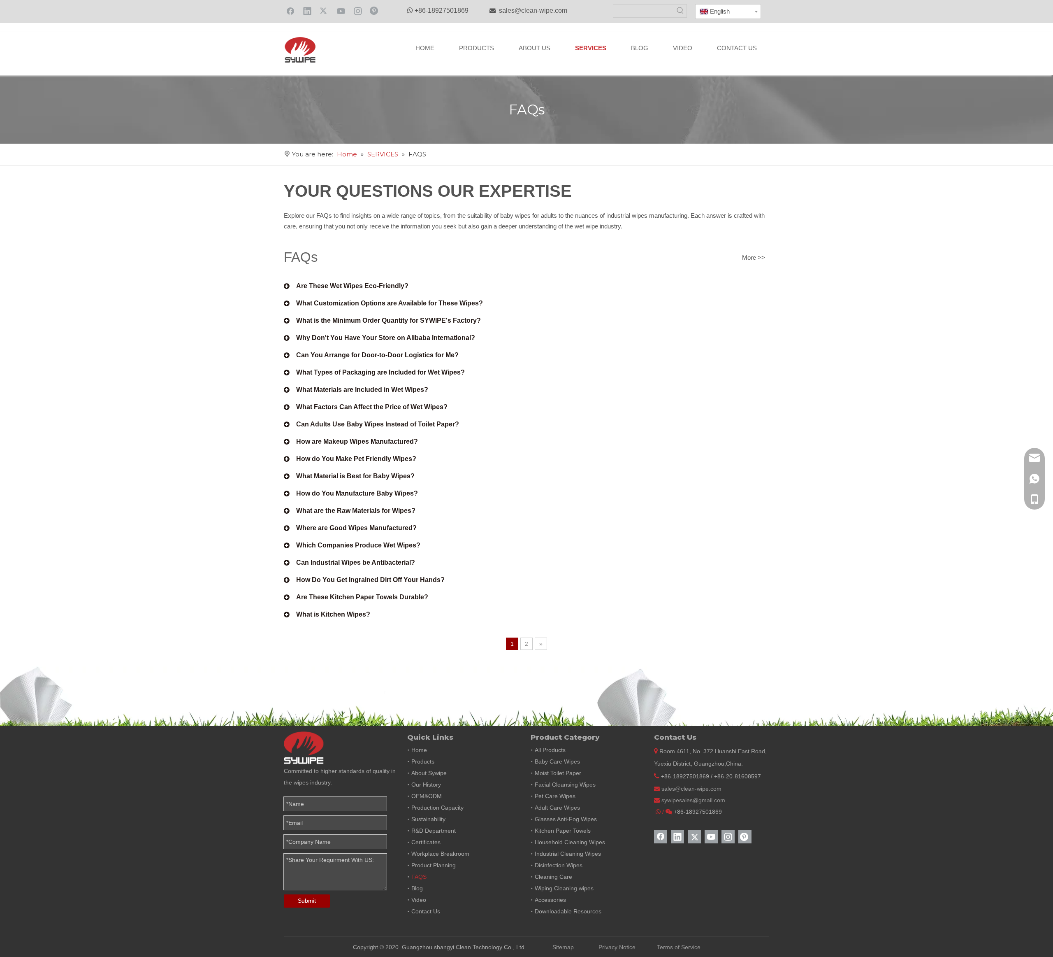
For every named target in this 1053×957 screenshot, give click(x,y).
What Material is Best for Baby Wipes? (355, 476)
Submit (307, 900)
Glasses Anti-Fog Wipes (566, 819)
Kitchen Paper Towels (563, 830)
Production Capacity (437, 807)
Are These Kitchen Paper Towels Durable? (362, 597)
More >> (753, 257)
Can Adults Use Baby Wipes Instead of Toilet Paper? (377, 424)
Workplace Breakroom (440, 853)
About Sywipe (429, 773)
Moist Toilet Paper (558, 773)
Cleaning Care (553, 876)
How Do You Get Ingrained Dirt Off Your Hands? (370, 579)
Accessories (550, 899)
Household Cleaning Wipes (570, 842)
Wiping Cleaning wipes (564, 888)
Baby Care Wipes (557, 761)
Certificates (426, 842)
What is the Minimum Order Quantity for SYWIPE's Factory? (388, 320)
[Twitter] (324, 10)
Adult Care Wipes (557, 807)
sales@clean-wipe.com (533, 10)
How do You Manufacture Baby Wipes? (357, 493)
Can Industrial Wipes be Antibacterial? (355, 562)
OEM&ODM (426, 796)
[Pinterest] (374, 10)
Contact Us (425, 911)
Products (422, 761)
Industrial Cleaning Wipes (568, 853)
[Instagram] (357, 10)
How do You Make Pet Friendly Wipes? (356, 458)
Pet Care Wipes (555, 796)
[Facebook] (290, 10)
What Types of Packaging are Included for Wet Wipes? (380, 372)
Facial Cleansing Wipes (565, 784)
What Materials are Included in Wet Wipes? (362, 389)
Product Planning (433, 865)
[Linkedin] (307, 10)
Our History (426, 784)
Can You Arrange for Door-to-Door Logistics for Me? (377, 355)
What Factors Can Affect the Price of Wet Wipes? (372, 406)
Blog (417, 888)
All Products (550, 750)
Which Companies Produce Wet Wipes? (358, 545)
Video (418, 899)
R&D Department (433, 830)
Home (419, 750)
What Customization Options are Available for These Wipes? (389, 303)
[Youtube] (341, 10)
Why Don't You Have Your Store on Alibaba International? (385, 337)
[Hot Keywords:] (680, 11)
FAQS (419, 876)
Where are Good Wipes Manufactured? (356, 527)
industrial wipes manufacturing (646, 215)
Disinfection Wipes (558, 865)
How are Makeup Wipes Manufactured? (357, 441)
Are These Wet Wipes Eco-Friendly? (352, 285)
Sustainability (428, 819)
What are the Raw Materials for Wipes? (355, 510)
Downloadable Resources (568, 911)
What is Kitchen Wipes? (333, 614)
